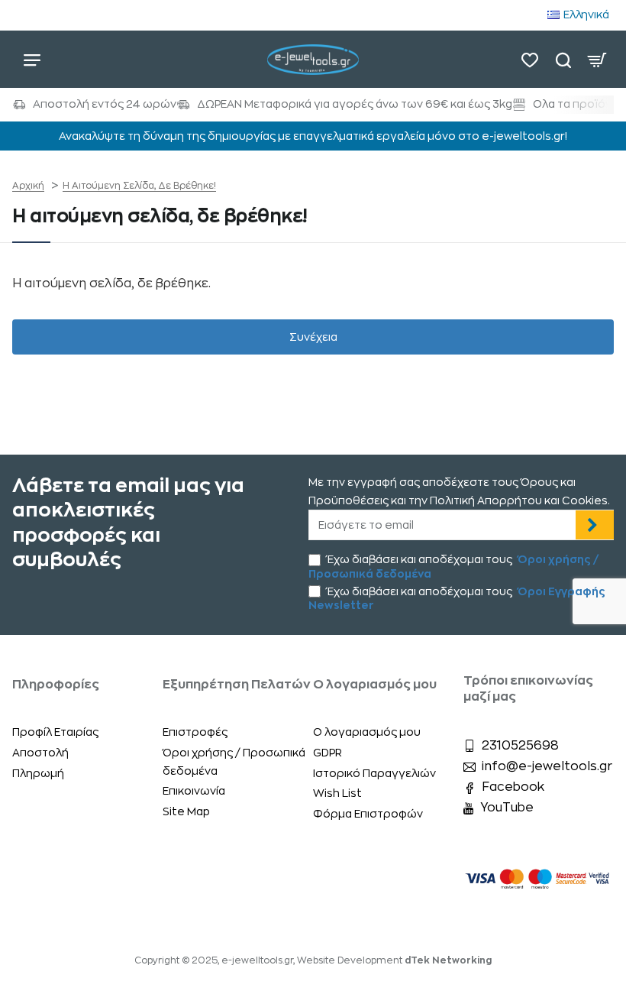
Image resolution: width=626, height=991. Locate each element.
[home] (28, 185)
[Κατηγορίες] (32, 59)
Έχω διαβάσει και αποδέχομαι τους (453, 566)
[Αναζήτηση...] (563, 59)
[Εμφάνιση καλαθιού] (597, 59)
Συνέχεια (313, 337)
